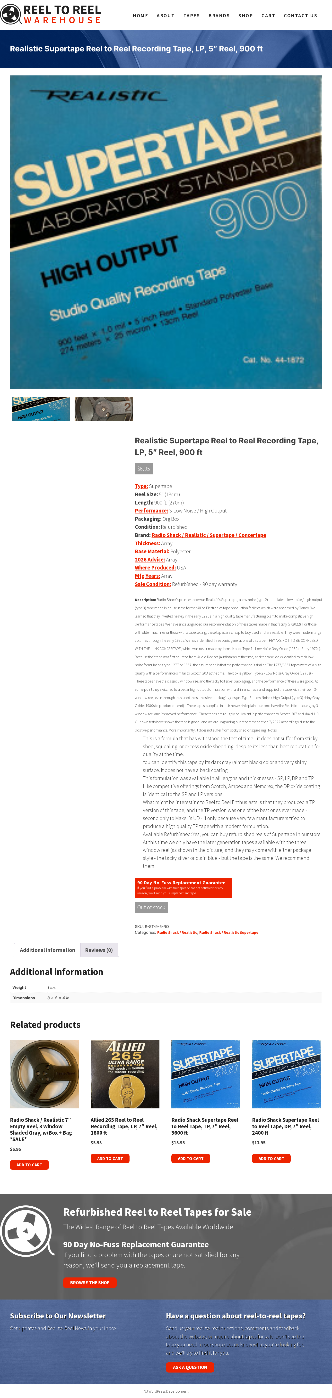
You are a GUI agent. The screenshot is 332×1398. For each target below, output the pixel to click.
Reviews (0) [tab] (99, 950)
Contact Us (300, 15)
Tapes (191, 15)
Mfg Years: (147, 575)
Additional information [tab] (47, 950)
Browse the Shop (90, 1282)
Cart (268, 15)
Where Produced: (155, 567)
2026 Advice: (150, 559)
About (166, 15)
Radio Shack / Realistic (177, 932)
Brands (219, 15)
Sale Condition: (153, 584)
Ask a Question (190, 1367)
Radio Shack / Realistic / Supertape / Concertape (209, 535)
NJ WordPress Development (166, 1391)
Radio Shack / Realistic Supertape (228, 932)
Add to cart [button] (29, 1165)
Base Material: (152, 551)
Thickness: (147, 543)
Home (140, 15)
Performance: (151, 510)
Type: (141, 486)
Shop (245, 15)
